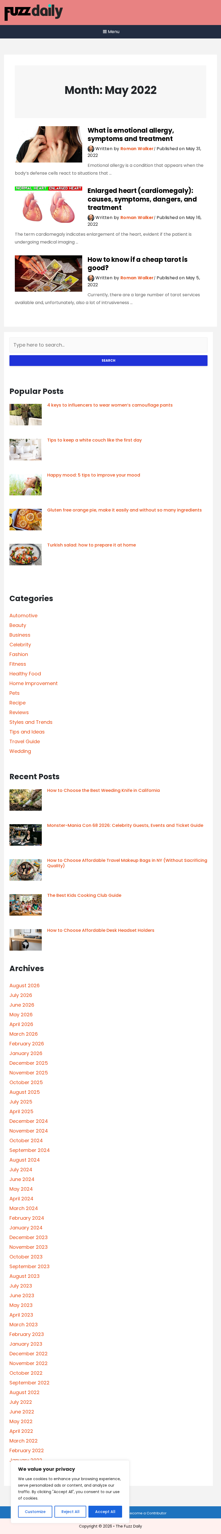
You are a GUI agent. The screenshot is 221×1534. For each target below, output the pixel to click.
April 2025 (21, 1111)
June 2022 (21, 1411)
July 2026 (20, 995)
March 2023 (23, 1324)
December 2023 (28, 1237)
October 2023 (26, 1256)
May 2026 (21, 1014)
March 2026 (23, 1034)
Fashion (18, 654)
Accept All (105, 1511)
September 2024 (29, 1150)
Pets (14, 693)
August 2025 (24, 1092)
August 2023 (24, 1276)
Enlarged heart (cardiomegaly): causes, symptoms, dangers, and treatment (142, 199)
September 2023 (29, 1266)
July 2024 (20, 1169)
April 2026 (21, 1024)
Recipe (17, 702)
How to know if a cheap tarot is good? (138, 263)
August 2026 (24, 985)
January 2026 (25, 1053)
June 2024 (21, 1179)
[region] (70, 1491)
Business (19, 635)
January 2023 (25, 1344)
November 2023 (28, 1247)
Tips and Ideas (27, 731)
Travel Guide (24, 741)
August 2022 (24, 1392)
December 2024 (28, 1121)
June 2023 (21, 1295)
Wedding (20, 751)
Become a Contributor (147, 1513)
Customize (35, 1511)
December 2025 (28, 1063)
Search (108, 360)
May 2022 (21, 1421)
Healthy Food (25, 673)
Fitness (17, 664)
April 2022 (21, 1431)
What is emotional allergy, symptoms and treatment (131, 134)
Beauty (17, 625)
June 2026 (21, 1004)
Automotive (23, 615)
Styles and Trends (31, 722)
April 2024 (21, 1198)
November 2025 (28, 1072)
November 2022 (28, 1363)
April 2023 (21, 1314)
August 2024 (24, 1159)
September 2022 (29, 1382)
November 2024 (28, 1130)
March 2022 (23, 1440)
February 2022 (26, 1450)
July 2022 (20, 1402)
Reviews (19, 712)
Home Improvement (33, 683)
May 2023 (21, 1305)
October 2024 (26, 1140)
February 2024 (26, 1218)
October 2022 (26, 1373)
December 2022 (28, 1353)
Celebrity (20, 644)
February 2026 (26, 1043)
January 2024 (26, 1227)
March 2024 (23, 1208)
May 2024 (21, 1189)
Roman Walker (137, 149)
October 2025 (26, 1082)
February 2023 (26, 1334)
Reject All (70, 1511)
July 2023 (20, 1285)
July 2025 (20, 1101)
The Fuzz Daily (129, 1526)
